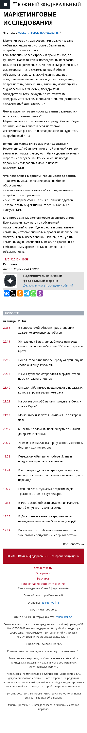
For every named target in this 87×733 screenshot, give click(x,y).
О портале (43, 573)
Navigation (5, 4)
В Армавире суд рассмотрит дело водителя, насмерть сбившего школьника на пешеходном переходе (51, 475)
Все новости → (73, 544)
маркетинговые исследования (38, 32)
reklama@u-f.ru (64, 617)
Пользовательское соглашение (43, 584)
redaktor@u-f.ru (49, 602)
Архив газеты (43, 568)
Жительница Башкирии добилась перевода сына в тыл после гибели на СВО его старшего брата (50, 346)
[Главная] (50, 4)
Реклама (43, 578)
